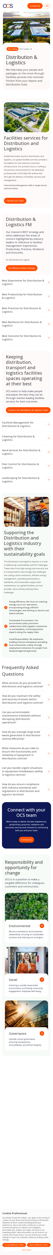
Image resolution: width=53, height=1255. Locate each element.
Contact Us (35, 6)
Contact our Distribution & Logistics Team (28, 410)
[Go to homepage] (8, 6)
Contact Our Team (15, 200)
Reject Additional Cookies (39, 1245)
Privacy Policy (18, 1235)
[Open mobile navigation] (47, 6)
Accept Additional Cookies (14, 1245)
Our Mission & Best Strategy (21, 268)
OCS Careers (19, 49)
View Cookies (26, 1250)
